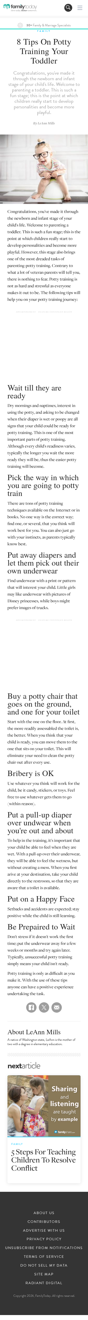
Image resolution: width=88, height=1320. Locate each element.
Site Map (44, 1274)
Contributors (44, 1221)
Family (44, 31)
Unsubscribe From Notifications (44, 1248)
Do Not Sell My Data (44, 1265)
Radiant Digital (44, 1283)
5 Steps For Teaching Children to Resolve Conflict (43, 1159)
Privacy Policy (44, 1239)
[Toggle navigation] (68, 7)
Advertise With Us (44, 1230)
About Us (44, 1213)
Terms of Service (44, 1256)
